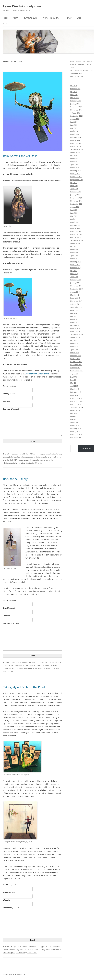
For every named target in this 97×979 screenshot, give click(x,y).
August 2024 (75, 119)
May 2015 (74, 383)
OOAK (16, 460)
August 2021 (75, 207)
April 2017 (74, 319)
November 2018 (76, 286)
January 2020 (75, 264)
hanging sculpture (35, 665)
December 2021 (76, 198)
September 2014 (76, 407)
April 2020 (74, 255)
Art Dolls (25, 454)
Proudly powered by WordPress (14, 974)
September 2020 (76, 240)
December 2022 (76, 176)
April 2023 (74, 164)
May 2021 (74, 216)
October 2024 (75, 113)
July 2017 (73, 313)
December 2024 (76, 107)
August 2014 (75, 410)
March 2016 (74, 352)
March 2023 (74, 167)
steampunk (45, 460)
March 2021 (74, 222)
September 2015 (76, 371)
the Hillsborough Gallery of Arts (45, 668)
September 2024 (76, 116)
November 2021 (76, 201)
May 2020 (74, 252)
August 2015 (75, 374)
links (79, 18)
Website (6, 401)
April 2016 (74, 349)
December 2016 (76, 331)
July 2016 (73, 340)
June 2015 (74, 380)
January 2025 (75, 104)
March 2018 (74, 295)
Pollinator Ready (76, 76)
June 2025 (74, 95)
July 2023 (73, 155)
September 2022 (76, 180)
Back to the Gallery (15, 479)
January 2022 (75, 195)
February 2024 (75, 137)
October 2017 (75, 304)
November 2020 (76, 234)
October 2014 (75, 404)
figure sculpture (28, 457)
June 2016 (74, 343)
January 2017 (75, 328)
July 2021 (73, 210)
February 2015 (75, 392)
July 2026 (73, 85)
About (15, 18)
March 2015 (74, 389)
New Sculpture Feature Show (81, 61)
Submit (32, 441)
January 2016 (75, 359)
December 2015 (76, 362)
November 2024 (76, 110)
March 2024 (74, 134)
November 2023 (76, 146)
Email (9, 393)
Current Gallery (30, 18)
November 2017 (76, 301)
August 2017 (75, 310)
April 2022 (74, 189)
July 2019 (73, 271)
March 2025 (74, 98)
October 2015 (75, 368)
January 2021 (75, 228)
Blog (5, 24)
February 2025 (75, 101)
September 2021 (76, 204)
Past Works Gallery (51, 18)
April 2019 (74, 277)
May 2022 (74, 186)
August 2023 (75, 152)
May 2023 (74, 161)
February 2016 (75, 355)
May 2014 (74, 419)
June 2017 (74, 316)
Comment (11, 409)
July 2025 (73, 92)
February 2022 (75, 192)
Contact (67, 18)
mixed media (56, 457)
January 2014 (75, 431)
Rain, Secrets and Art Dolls (20, 156)
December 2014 (76, 398)
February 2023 (75, 170)
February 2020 (75, 261)
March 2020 (74, 258)
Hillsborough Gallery (42, 457)
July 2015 (73, 377)
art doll (48, 454)
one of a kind (8, 460)
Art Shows (32, 454)
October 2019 (75, 267)
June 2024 (74, 125)
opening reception (26, 460)
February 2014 (75, 428)
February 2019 (75, 280)
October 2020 (75, 237)
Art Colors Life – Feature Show (81, 70)
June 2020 (74, 249)
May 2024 (74, 128)
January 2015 (75, 395)
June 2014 (74, 416)
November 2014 (76, 401)
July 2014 (73, 413)
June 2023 (74, 158)
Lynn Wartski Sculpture (22, 6)
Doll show (12, 457)
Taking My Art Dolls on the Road (24, 687)
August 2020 (75, 243)
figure (19, 457)
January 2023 (75, 173)
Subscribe (86, 448)
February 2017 (75, 325)
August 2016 (75, 337)
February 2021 (75, 225)
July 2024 (73, 122)
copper (5, 457)
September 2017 (76, 307)
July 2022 (73, 183)
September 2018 (76, 289)
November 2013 (76, 437)
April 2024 (74, 131)
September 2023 (76, 149)
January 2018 (75, 298)
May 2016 (74, 346)
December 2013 (76, 434)
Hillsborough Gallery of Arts (38, 374)
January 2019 (75, 283)
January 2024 (75, 140)
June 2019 (74, 274)
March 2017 (74, 322)
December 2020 (76, 231)
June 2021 (74, 213)
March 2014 (74, 425)
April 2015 (74, 386)
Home (5, 18)
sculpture (36, 460)
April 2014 (74, 422)
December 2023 (76, 143)
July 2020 (73, 246)
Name (9, 386)
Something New (76, 73)
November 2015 (76, 365)
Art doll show (56, 454)
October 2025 (75, 88)
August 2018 (75, 292)
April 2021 (74, 219)
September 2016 (76, 334)
